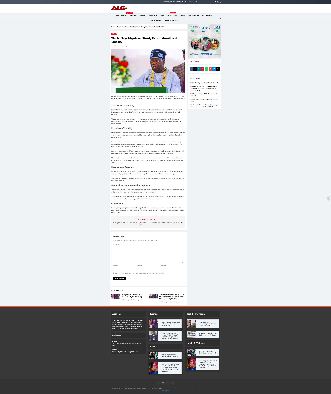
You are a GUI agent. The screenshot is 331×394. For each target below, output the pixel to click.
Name (115, 266)
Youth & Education (155, 20)
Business (142, 15)
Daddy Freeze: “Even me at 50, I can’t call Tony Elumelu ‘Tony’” (171, 323)
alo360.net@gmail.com (119, 352)
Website (164, 266)
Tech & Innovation (206, 15)
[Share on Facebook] (191, 69)
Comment (117, 244)
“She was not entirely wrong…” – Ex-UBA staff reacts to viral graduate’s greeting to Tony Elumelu (172, 297)
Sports (169, 14)
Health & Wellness (193, 15)
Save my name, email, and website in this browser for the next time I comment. (139, 273)
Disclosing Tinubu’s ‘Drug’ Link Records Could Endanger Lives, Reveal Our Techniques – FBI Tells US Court (160, 2)
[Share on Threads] (218, 69)
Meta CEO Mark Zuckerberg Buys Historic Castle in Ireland (207, 323)
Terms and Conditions (170, 20)
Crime (175, 15)
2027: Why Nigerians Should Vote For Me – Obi (204, 83)
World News (133, 15)
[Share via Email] (210, 69)
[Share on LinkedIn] (199, 69)
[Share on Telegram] (214, 69)
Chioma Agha (126, 300)
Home (117, 15)
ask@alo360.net (132, 352)
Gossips (182, 15)
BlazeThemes (165, 391)
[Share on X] (195, 69)
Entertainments (152, 15)
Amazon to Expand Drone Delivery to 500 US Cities (207, 334)
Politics (162, 15)
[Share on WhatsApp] (206, 69)
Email (139, 266)
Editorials (124, 15)
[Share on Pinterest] (202, 69)
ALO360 (115, 46)
